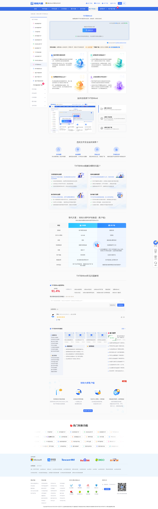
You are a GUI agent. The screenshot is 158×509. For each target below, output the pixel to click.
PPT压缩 (51, 446)
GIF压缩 (102, 436)
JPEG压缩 (52, 436)
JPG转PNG (63, 446)
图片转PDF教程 (54, 365)
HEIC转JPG (53, 495)
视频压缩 (43, 495)
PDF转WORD (44, 483)
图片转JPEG (89, 446)
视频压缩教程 (54, 371)
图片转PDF (43, 488)
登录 (120, 3)
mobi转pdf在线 (34, 472)
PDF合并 (53, 500)
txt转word (49, 469)
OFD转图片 (43, 493)
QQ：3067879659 (35, 469)
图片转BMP (76, 446)
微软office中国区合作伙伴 (54, 3)
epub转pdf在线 (117, 469)
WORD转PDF (62, 441)
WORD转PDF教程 (55, 359)
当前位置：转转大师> (36, 14)
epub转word (43, 469)
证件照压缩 (65, 436)
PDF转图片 (62, 483)
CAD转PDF (62, 488)
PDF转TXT (43, 503)
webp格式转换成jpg (43, 472)
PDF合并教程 (54, 345)
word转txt (95, 469)
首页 (35, 9)
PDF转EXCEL (49, 441)
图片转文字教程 (54, 341)
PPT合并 (88, 441)
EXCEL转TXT (89, 432)
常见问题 (33, 485)
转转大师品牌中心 (35, 483)
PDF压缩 (62, 485)
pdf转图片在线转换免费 (54, 472)
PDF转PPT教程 (54, 363)
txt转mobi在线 (75, 469)
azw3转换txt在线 (67, 469)
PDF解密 (53, 488)
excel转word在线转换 (57, 469)
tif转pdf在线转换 (109, 469)
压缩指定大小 (77, 436)
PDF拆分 (43, 500)
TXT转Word (45, 14)
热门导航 (90, 3)
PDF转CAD (53, 483)
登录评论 (120, 305)
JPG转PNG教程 (54, 349)
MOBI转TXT (102, 432)
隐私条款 (33, 488)
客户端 (114, 3)
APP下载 (105, 3)
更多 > (123, 328)
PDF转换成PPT (44, 485)
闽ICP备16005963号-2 (101, 506)
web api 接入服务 (34, 490)
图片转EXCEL (54, 498)
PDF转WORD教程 (55, 357)
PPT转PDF (100, 441)
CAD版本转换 (44, 490)
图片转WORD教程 (55, 351)
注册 (124, 3)
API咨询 (98, 3)
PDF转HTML (76, 441)
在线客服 (107, 489)
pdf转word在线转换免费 (77, 472)
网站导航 (113, 506)
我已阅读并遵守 (117, 42)
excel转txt (89, 469)
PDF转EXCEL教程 (55, 339)
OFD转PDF (62, 490)
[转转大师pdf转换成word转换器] (37, 4)
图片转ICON (102, 446)
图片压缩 (62, 493)
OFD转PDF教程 (54, 343)
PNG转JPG (62, 498)
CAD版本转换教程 (55, 347)
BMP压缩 (90, 436)
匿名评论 (112, 305)
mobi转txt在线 (83, 469)
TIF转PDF (49, 432)
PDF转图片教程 (54, 361)
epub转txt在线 (101, 469)
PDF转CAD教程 (54, 337)
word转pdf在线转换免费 (65, 472)
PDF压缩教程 (54, 367)
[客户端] (155, 242)
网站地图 (109, 506)
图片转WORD (44, 498)
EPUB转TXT (62, 432)
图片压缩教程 (54, 369)
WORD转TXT (75, 432)
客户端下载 (89, 410)
